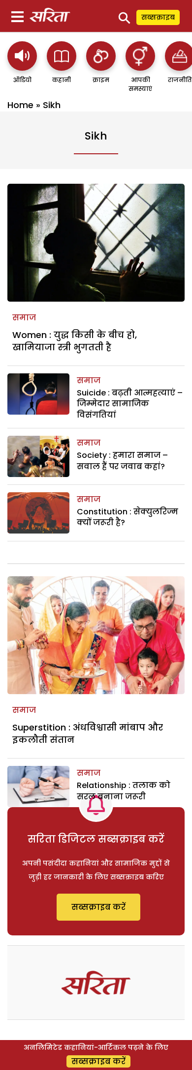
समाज (24, 317)
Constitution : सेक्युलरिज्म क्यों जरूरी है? (127, 517)
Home (20, 105)
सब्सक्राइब (158, 17)
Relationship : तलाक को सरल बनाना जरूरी (123, 791)
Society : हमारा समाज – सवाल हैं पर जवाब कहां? (122, 461)
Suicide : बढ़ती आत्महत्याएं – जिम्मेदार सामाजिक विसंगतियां (130, 404)
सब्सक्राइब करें (98, 907)
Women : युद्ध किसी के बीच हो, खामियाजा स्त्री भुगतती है (74, 341)
